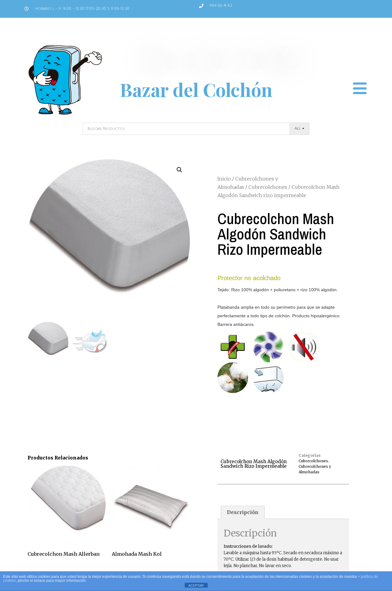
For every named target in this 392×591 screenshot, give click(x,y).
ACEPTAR (196, 585)
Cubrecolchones (267, 187)
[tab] (243, 512)
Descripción (242, 512)
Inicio (224, 179)
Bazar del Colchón (196, 89)
